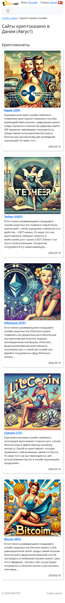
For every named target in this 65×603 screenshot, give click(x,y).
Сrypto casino (10, 18)
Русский (32, 2)
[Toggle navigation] (8, 11)
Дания (53, 2)
